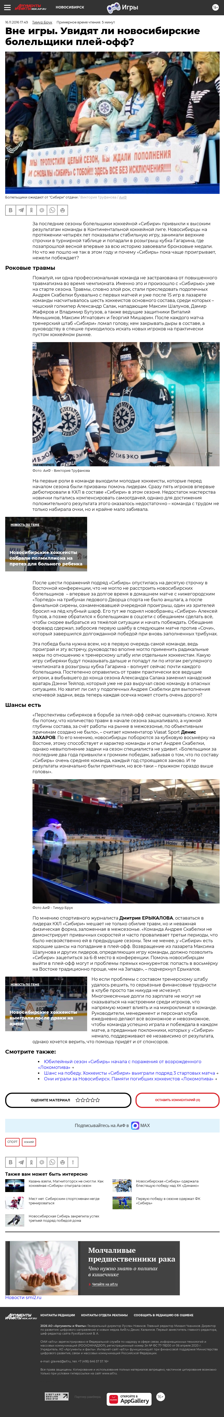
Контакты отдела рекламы (104, 1315)
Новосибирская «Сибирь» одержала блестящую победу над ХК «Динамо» (167, 1183)
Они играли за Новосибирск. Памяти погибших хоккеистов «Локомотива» (129, 1078)
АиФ (123, 197)
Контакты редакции (57, 1315)
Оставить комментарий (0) (177, 1100)
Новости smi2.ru (23, 1297)
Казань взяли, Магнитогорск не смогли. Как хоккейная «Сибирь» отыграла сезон (66, 1183)
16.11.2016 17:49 (16, 22)
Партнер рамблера (88, 1396)
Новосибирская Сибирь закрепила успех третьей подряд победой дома (64, 1218)
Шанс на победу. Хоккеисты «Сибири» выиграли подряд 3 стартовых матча (129, 1073)
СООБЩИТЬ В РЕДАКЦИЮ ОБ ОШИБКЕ (163, 1315)
